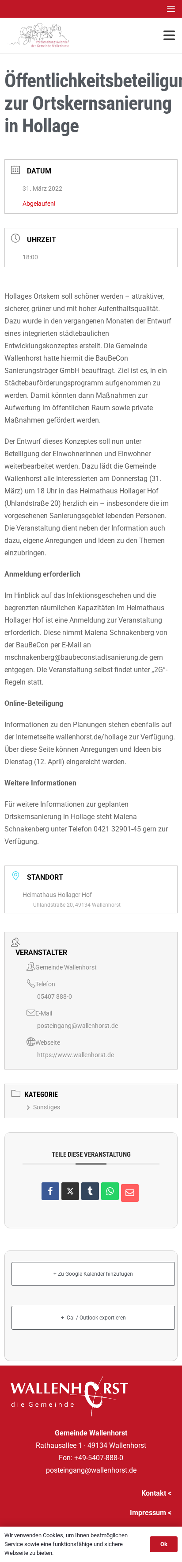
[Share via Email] (130, 1193)
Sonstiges (46, 1107)
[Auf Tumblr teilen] (90, 1191)
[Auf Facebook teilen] (50, 1191)
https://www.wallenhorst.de (75, 1054)
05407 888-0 (54, 996)
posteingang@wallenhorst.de (77, 1025)
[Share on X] (70, 1191)
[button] (171, 9)
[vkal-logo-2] (38, 35)
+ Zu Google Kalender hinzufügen (93, 1274)
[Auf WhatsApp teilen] (110, 1191)
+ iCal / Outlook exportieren (93, 1318)
